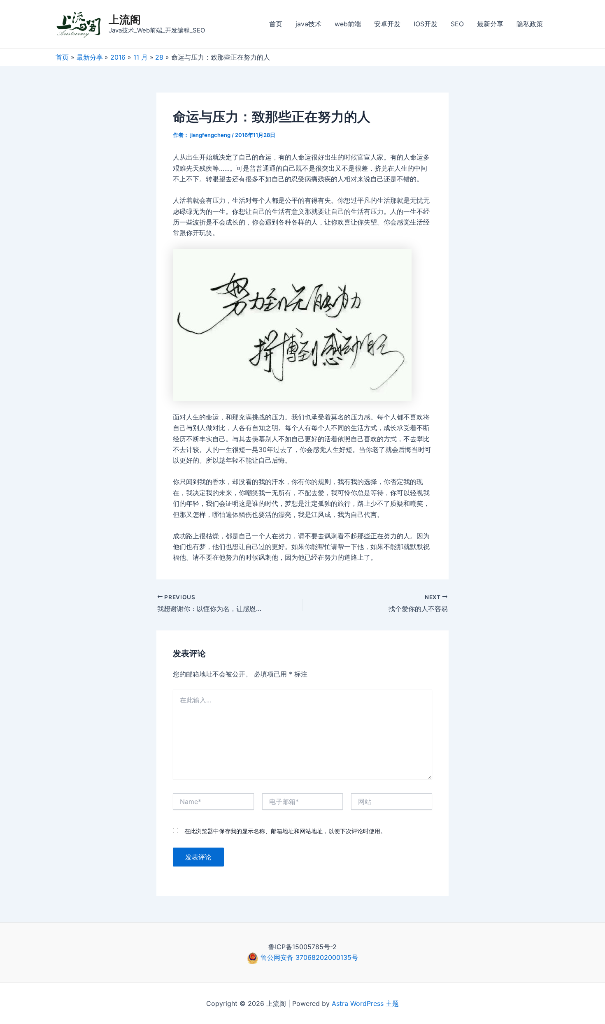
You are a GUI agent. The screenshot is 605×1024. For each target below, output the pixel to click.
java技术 (308, 24)
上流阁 (125, 19)
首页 (275, 24)
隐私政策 (530, 24)
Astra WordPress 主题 (365, 1003)
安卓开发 (387, 24)
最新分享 (490, 24)
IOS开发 (425, 24)
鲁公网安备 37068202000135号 (308, 957)
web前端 (348, 24)
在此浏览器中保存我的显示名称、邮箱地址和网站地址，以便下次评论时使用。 (285, 830)
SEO (457, 24)
